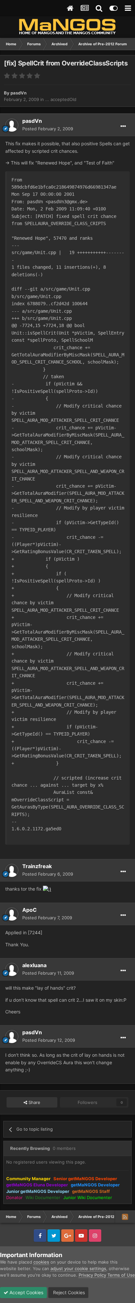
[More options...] (123, 126)
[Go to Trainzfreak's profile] (11, 870)
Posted (47, 128)
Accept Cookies (25, 1292)
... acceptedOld (60, 99)
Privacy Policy (92, 1275)
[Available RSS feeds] (125, 1216)
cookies (41, 1262)
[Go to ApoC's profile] (11, 914)
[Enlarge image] (47, 889)
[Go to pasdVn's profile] (11, 125)
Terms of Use (121, 1275)
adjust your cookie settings (78, 1268)
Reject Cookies (68, 1292)
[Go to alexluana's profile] (11, 969)
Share (33, 1102)
